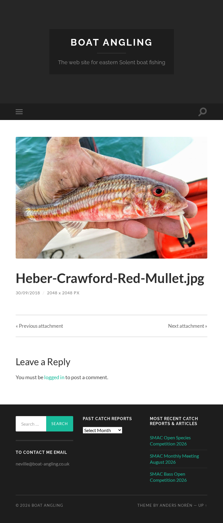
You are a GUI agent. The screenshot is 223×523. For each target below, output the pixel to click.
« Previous (39, 326)
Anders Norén (176, 505)
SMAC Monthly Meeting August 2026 (174, 459)
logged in (54, 377)
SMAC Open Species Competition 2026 (170, 440)
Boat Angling (112, 42)
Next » (187, 326)
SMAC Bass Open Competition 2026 (168, 477)
